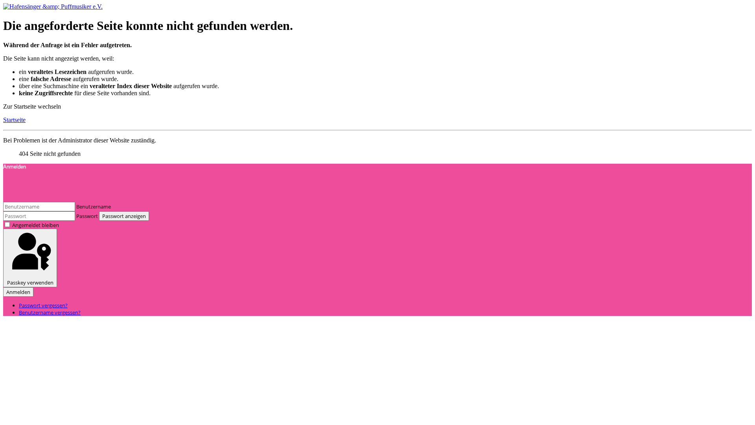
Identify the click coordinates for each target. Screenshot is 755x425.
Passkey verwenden (30, 282)
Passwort (87, 216)
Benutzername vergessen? (50, 312)
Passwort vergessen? (43, 305)
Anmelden (18, 292)
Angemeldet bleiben (35, 225)
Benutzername (93, 206)
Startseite (14, 119)
